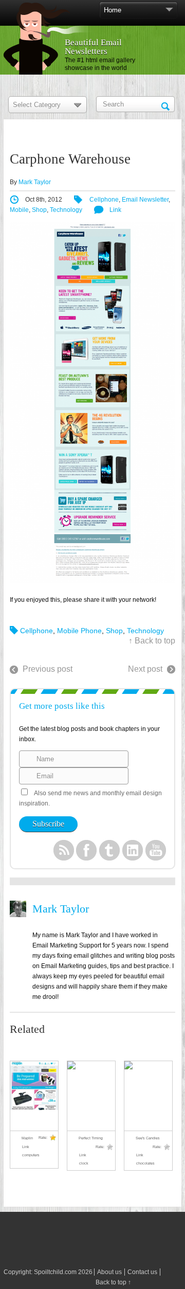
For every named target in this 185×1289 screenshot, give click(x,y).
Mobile (19, 209)
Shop (39, 209)
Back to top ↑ (113, 1282)
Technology (66, 209)
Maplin (27, 1138)
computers (31, 1155)
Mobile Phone (79, 630)
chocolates (145, 1163)
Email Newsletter (145, 199)
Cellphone (104, 199)
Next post (145, 669)
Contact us (142, 1272)
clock (83, 1163)
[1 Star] (53, 1138)
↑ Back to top (151, 640)
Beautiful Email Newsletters (93, 47)
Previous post (47, 669)
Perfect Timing (91, 1138)
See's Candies (148, 1138)
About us (109, 1272)
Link (115, 209)
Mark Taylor (34, 182)
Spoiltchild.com (55, 1272)
